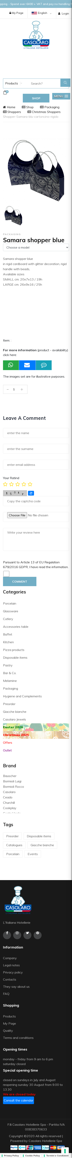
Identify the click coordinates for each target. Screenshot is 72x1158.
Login (65, 13)
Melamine (10, 681)
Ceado (7, 797)
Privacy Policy (11, 1155)
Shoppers (14, 112)
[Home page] (36, 35)
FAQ (6, 994)
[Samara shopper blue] (13, 215)
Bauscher (9, 776)
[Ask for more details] (44, 365)
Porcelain (9, 603)
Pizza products (13, 650)
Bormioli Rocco (13, 787)
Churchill (9, 803)
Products (11, 83)
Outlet (7, 750)
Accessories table (15, 627)
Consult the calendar (18, 1100)
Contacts (9, 979)
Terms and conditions (18, 1038)
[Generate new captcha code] (31, 493)
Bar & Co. (9, 673)
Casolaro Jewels (14, 719)
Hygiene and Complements (22, 696)
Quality (8, 1031)
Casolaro (9, 792)
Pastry (8, 665)
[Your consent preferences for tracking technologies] (65, 1151)
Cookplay (9, 808)
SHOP (36, 98)
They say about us (16, 987)
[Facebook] (7, 935)
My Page (17, 13)
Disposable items (15, 657)
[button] (61, 96)
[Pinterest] (38, 935)
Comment (19, 581)
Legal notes (11, 965)
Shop (29, 107)
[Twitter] (27, 935)
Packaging (51, 107)
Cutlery (8, 619)
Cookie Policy (32, 1155)
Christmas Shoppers (46, 112)
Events (33, 854)
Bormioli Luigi (12, 781)
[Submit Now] (27, 365)
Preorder (9, 704)
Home (10, 107)
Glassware (10, 611)
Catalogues (14, 845)
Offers (7, 743)
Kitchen (8, 642)
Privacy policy (13, 972)
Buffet (7, 634)
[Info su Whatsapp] (11, 365)
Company (10, 958)
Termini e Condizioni (57, 1155)
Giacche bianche (14, 712)
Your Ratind (11, 478)
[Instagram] (17, 935)
